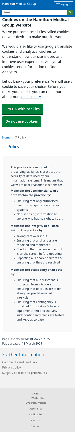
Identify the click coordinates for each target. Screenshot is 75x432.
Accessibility (35, 409)
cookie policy (30, 97)
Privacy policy (11, 367)
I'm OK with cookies (22, 109)
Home (6, 137)
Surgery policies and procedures (24, 372)
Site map (35, 426)
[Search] (70, 12)
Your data (36, 420)
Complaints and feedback (19, 362)
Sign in (35, 394)
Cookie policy (35, 415)
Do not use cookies (21, 121)
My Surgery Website (35, 403)
